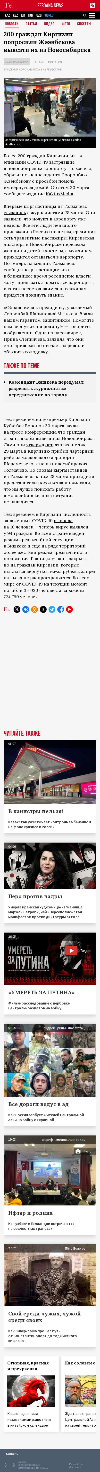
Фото (66, 24)
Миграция (55, 62)
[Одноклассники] (34, 609)
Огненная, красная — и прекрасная (30, 1366)
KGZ (15, 15)
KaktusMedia (59, 194)
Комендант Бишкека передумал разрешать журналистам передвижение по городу (46, 388)
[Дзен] (43, 609)
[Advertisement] (50, 675)
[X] (17, 609)
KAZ (7, 15)
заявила (56, 339)
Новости (12, 24)
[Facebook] (60, 609)
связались (15, 212)
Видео (49, 24)
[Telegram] (52, 609)
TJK (23, 15)
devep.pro (75, 1467)
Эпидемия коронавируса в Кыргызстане (33, 69)
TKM (30, 15)
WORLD (48, 15)
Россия (39, 62)
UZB (39, 15)
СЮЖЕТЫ (84, 24)
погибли (13, 590)
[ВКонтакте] (25, 609)
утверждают (39, 445)
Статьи (31, 24)
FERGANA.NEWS (50, 5)
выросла (63, 520)
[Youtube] (69, 609)
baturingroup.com (28, 1467)
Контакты (12, 1453)
